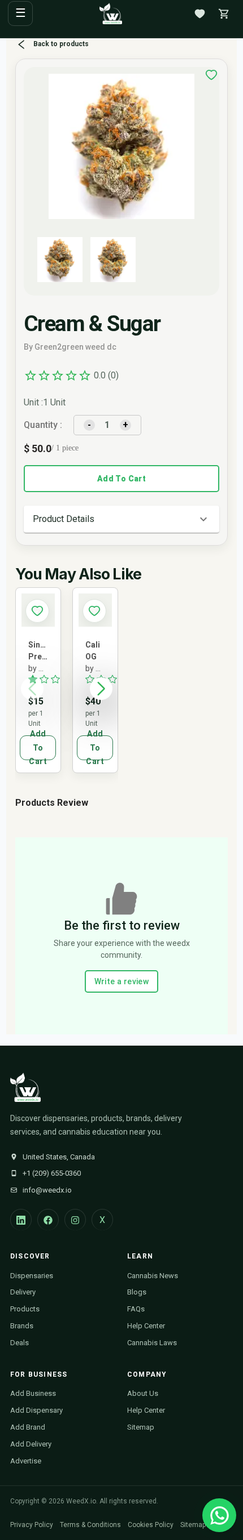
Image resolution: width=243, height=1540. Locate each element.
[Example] (211, 75)
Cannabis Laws (152, 1342)
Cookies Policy (150, 1525)
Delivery (23, 1292)
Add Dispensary (36, 1410)
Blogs (136, 1292)
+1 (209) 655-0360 (52, 1173)
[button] (122, 519)
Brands (21, 1326)
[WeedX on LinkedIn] (21, 1219)
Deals (19, 1342)
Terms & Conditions (90, 1525)
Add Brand (27, 1427)
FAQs (136, 1309)
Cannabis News (152, 1275)
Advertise (25, 1461)
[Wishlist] (199, 13)
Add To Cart (121, 478)
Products (25, 1309)
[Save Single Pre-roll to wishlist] (37, 611)
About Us (142, 1393)
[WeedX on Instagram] (75, 1219)
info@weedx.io (47, 1190)
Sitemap (140, 1427)
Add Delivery (30, 1444)
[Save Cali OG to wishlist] (94, 611)
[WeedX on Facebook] (48, 1219)
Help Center (146, 1326)
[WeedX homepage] (110, 13)
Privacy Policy (31, 1525)
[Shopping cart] (223, 13)
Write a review (121, 981)
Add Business (33, 1393)
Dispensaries (31, 1275)
